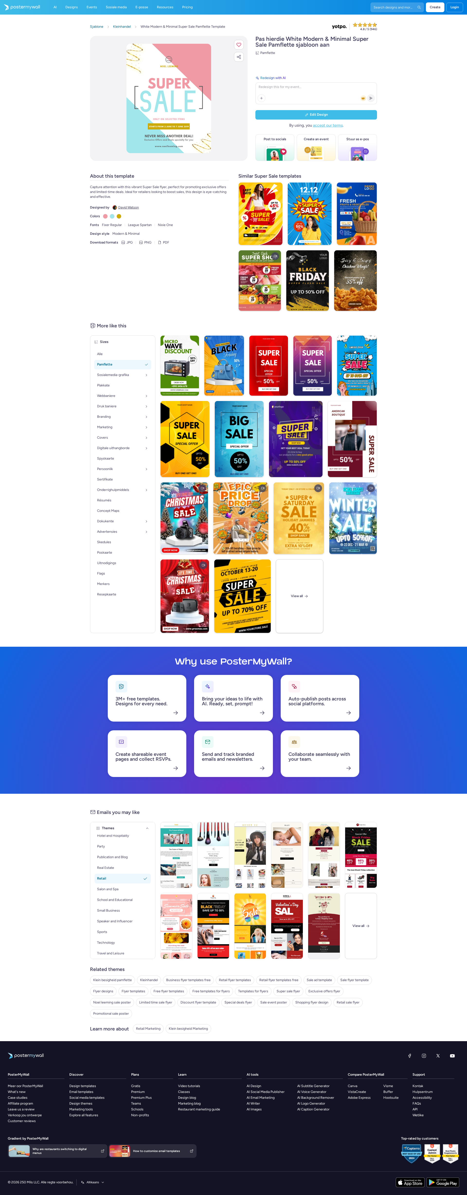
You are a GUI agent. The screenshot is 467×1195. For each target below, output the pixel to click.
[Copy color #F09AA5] (105, 216)
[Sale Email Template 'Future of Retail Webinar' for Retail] (176, 855)
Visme (388, 1086)
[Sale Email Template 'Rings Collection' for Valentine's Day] (287, 926)
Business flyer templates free (188, 980)
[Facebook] (409, 1056)
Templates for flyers (253, 991)
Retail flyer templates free (278, 980)
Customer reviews (22, 1121)
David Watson (128, 207)
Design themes (80, 1103)
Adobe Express (359, 1098)
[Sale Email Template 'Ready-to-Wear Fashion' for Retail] (213, 855)
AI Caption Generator (313, 1109)
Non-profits (140, 1115)
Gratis (135, 1086)
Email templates (81, 1092)
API (415, 1109)
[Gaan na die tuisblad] (20, 7)
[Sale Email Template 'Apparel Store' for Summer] (250, 926)
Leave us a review (21, 1109)
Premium (138, 1092)
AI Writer (253, 1103)
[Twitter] (438, 1056)
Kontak (418, 1086)
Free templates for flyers (211, 991)
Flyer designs (103, 991)
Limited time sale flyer (155, 1002)
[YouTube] (452, 1056)
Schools (137, 1109)
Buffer (388, 1092)
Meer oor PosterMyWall (25, 1086)
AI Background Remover (315, 1098)
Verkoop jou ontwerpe (25, 1115)
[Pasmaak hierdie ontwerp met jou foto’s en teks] (168, 98)
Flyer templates (133, 991)
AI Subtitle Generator (313, 1086)
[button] (239, 45)
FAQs (417, 1103)
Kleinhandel (149, 980)
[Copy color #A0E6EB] (112, 216)
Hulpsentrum (423, 1092)
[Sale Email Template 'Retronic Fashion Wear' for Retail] (324, 855)
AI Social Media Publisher (266, 1092)
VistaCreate (357, 1092)
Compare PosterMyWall (366, 1075)
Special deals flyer (238, 1002)
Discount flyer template (198, 1002)
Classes (184, 1092)
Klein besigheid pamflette (112, 980)
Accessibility (422, 1098)
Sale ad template (319, 980)
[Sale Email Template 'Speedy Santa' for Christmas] (324, 926)
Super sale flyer (288, 991)
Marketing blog (189, 1103)
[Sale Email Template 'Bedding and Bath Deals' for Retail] (287, 855)
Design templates (82, 1086)
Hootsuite (391, 1098)
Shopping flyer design (311, 1002)
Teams (136, 1103)
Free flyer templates (168, 991)
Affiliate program (20, 1103)
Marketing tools (81, 1109)
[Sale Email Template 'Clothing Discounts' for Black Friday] (213, 926)
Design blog (187, 1098)
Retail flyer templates (235, 980)
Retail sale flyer (348, 1002)
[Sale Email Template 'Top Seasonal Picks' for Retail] (250, 855)
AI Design (254, 1086)
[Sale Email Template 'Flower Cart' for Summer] (176, 926)
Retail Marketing (148, 1029)
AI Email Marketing (261, 1098)
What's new (17, 1092)
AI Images (254, 1109)
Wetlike (418, 1115)
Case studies (17, 1098)
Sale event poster (273, 1002)
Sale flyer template (354, 980)
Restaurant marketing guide (199, 1109)
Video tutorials (189, 1086)
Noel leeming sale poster (112, 1002)
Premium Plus (141, 1098)
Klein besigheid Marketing (188, 1029)
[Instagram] (424, 1056)
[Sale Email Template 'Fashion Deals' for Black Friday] (361, 855)
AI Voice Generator (311, 1092)
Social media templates (87, 1098)
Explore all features (83, 1115)
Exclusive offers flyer (324, 991)
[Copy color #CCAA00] (119, 216)
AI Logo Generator (311, 1103)
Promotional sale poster (111, 1014)
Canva (352, 1086)
